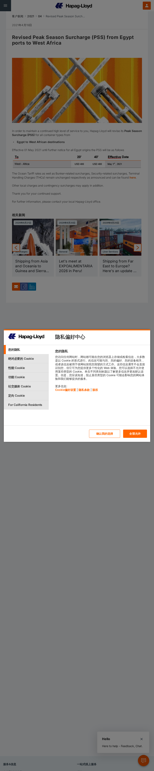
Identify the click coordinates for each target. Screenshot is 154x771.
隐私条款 (84, 389)
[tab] (26, 349)
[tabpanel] (101, 371)
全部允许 (135, 433)
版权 (95, 389)
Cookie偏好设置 (65, 389)
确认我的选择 (104, 433)
